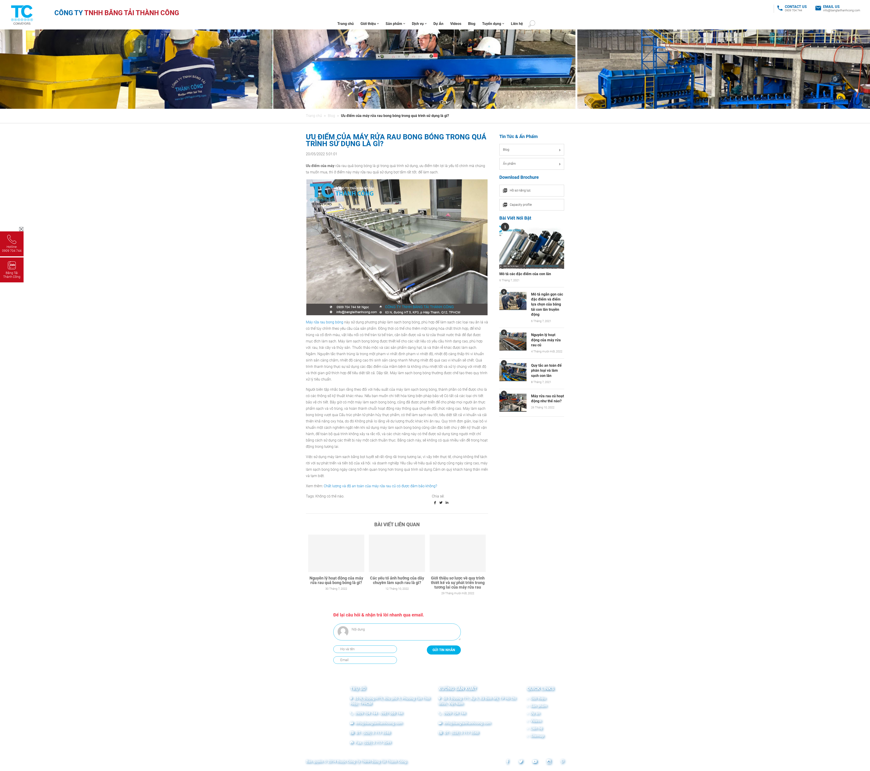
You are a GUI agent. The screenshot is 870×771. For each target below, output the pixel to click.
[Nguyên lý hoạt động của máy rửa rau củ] (513, 341)
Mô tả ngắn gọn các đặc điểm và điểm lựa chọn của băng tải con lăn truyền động (547, 304)
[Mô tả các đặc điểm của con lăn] (531, 247)
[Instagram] (547, 762)
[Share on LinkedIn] (447, 502)
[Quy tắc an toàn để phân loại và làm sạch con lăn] (513, 372)
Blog (471, 24)
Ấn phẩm (509, 163)
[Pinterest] (561, 762)
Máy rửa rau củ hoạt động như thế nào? (547, 398)
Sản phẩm (394, 24)
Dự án (535, 713)
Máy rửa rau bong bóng (324, 322)
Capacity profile (521, 204)
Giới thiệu (368, 24)
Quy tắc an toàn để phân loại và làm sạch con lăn (546, 370)
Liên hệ (517, 24)
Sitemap (537, 736)
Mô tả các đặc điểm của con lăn (525, 274)
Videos (455, 24)
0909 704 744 (793, 10)
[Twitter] (519, 762)
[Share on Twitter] (440, 502)
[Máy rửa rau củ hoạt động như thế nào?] (513, 403)
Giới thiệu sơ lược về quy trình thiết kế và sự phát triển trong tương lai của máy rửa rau (458, 582)
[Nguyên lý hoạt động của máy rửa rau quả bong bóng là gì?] (336, 553)
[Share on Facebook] (435, 502)
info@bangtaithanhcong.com (841, 10)
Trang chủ (345, 24)
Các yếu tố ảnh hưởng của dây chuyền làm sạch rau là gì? (397, 580)
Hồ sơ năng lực (520, 190)
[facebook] (506, 762)
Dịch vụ (418, 24)
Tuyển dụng (491, 24)
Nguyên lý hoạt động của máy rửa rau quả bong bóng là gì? (336, 580)
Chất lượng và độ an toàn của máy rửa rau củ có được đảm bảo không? (380, 486)
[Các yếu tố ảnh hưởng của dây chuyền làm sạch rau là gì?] (397, 553)
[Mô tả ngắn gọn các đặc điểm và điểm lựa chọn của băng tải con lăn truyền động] (513, 301)
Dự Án (438, 24)
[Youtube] (533, 762)
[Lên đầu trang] (859, 759)
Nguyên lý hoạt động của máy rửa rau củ (546, 340)
